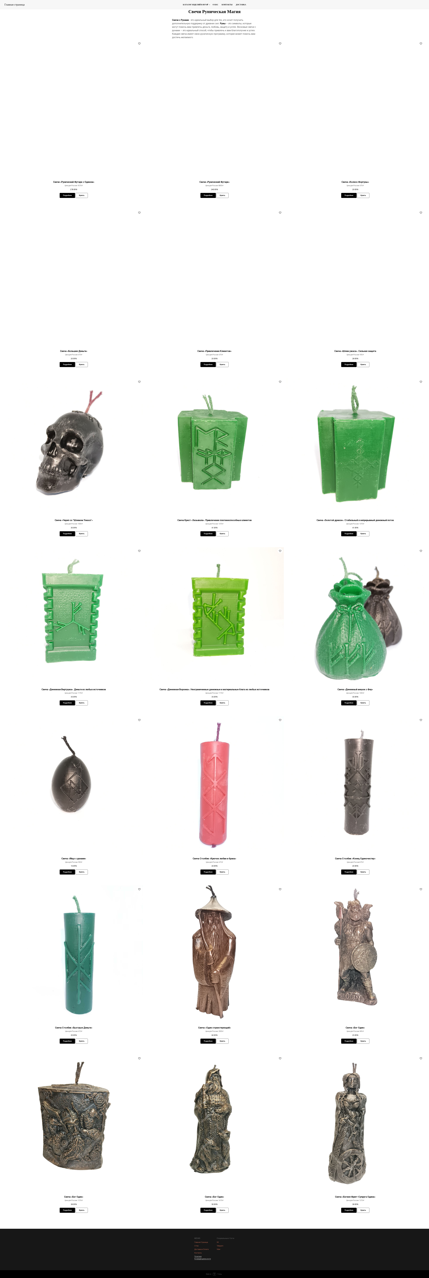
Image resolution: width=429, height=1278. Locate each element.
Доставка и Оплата (201, 1249)
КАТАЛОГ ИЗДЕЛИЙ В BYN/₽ (196, 4)
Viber (218, 1249)
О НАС (215, 4)
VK (218, 1242)
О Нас (196, 1246)
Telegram (220, 1246)
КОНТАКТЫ (227, 4)
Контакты (198, 1253)
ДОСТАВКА (241, 4)
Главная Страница (201, 1242)
